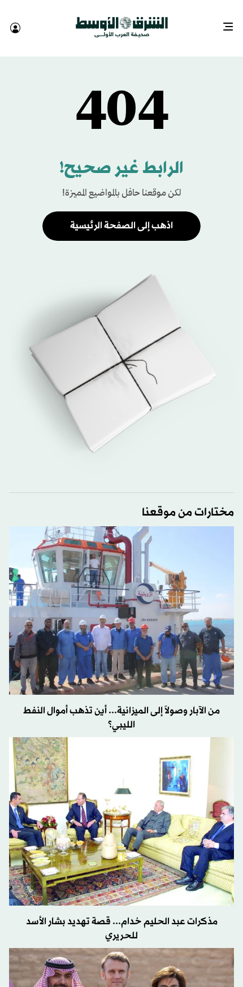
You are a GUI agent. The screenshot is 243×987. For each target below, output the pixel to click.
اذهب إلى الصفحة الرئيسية (121, 215)
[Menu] (232, 22)
